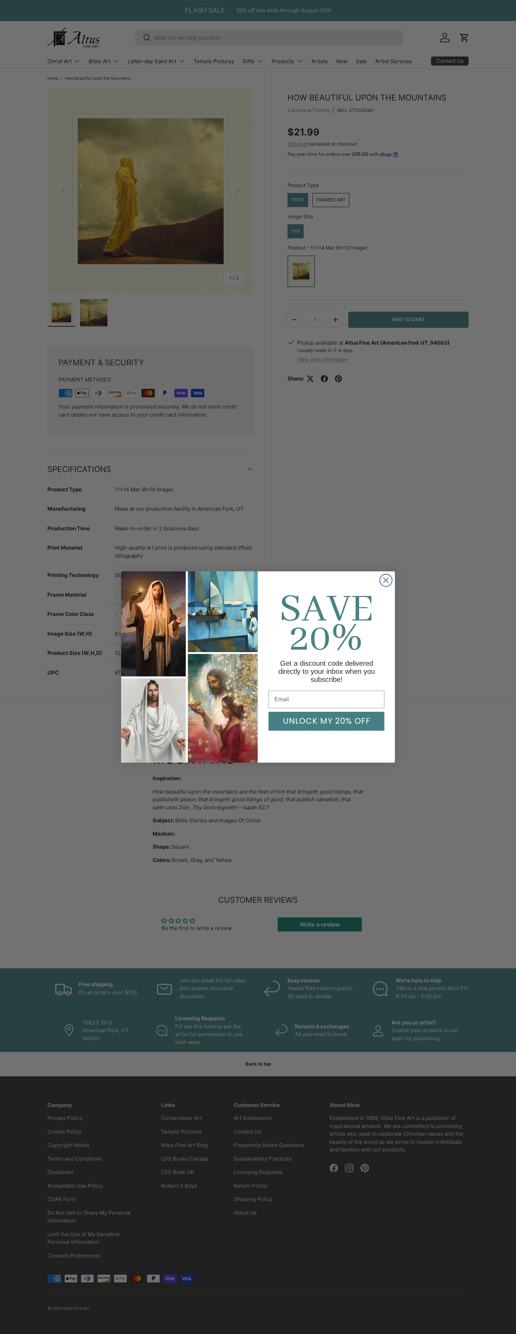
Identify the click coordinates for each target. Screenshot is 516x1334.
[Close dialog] (386, 580)
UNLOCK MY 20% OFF (326, 720)
